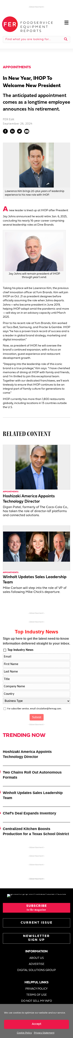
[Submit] (66, 39)
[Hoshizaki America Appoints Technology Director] (36, 467)
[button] (36, 908)
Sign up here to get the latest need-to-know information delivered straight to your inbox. (36, 641)
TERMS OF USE (36, 994)
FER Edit (8, 119)
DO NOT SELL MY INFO (36, 1001)
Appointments (17, 67)
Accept (36, 1024)
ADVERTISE (36, 964)
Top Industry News (20, 650)
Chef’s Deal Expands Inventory (29, 813)
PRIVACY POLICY (36, 988)
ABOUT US (36, 958)
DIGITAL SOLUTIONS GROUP (36, 970)
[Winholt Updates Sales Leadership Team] (36, 547)
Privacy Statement (44, 1033)
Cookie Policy (24, 1033)
